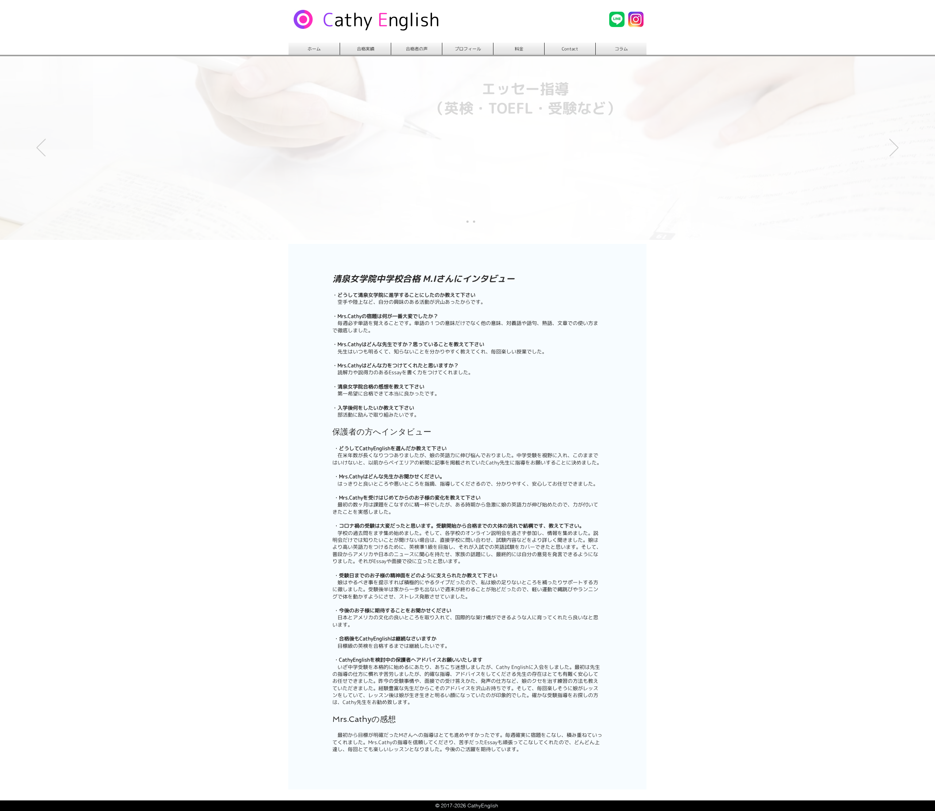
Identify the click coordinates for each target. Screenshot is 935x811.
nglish (414, 19)
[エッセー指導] (474, 222)
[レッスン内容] (461, 222)
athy (353, 19)
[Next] (893, 148)
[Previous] (41, 148)
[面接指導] (467, 222)
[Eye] (617, 19)
